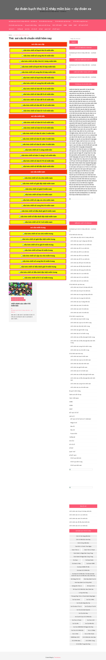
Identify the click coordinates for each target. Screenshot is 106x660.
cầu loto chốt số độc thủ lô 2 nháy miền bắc (39, 61)
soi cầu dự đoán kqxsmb (83, 610)
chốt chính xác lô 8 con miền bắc (79, 281)
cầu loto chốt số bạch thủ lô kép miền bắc (39, 67)
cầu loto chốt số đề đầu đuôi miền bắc (38, 166)
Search (74, 42)
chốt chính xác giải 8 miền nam (78, 367)
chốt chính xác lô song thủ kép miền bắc (81, 294)
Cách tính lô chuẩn (89, 550)
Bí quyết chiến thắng (30, 25)
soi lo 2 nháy (91, 630)
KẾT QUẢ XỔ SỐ (83, 25)
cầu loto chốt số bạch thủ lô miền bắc (38, 50)
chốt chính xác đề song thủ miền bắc (80, 270)
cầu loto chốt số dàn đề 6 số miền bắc (38, 94)
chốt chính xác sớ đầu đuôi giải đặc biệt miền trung (82, 342)
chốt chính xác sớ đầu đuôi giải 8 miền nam (82, 374)
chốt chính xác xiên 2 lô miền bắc (79, 305)
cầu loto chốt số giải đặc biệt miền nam (39, 183)
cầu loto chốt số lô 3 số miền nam (38, 222)
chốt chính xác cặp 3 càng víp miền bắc (81, 241)
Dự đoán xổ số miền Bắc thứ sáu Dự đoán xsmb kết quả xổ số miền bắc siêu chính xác (83, 574)
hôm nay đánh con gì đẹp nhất (83, 582)
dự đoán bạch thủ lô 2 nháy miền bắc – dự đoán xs (53, 9)
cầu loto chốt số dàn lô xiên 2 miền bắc (39, 133)
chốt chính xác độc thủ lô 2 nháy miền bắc (82, 237)
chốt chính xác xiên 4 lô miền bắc (79, 312)
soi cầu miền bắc (89, 623)
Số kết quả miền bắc (75, 458)
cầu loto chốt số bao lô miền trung (39, 250)
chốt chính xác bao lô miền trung (79, 319)
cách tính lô (75, 550)
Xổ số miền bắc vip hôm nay (62, 21)
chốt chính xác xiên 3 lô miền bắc (79, 309)
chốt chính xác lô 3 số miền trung (79, 333)
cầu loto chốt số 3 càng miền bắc (38, 150)
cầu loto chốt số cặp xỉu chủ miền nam (38, 200)
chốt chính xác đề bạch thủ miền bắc (80, 263)
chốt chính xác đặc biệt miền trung (80, 326)
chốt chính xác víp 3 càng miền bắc (80, 302)
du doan (75, 560)
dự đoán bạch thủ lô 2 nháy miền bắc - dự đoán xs (21, 311)
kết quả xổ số (91, 586)
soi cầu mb (75, 623)
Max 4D (72, 430)
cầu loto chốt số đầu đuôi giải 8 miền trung (38, 267)
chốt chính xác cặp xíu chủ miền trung (80, 322)
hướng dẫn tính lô (77, 586)
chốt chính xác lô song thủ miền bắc (80, 298)
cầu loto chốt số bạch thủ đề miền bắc (38, 78)
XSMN (70, 25)
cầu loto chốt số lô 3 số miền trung (39, 278)
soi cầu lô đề (90, 620)
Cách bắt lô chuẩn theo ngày (83, 546)
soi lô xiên (75, 634)
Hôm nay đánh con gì (90, 579)
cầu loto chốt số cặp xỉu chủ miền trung (39, 256)
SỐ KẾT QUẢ (56, 29)
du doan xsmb (89, 560)
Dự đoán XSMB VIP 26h (83, 567)
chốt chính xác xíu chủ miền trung (79, 350)
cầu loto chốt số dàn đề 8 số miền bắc (38, 100)
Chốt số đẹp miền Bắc (83, 543)
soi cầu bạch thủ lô (76, 606)
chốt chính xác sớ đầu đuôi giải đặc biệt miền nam (82, 379)
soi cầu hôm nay (83, 613)
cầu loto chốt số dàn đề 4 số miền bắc (38, 89)
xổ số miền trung (90, 640)
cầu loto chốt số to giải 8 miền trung (38, 245)
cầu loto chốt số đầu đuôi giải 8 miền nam (39, 211)
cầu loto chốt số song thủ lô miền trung (39, 261)
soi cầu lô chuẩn (76, 620)
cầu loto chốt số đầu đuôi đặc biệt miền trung (38, 272)
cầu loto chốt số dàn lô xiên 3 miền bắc (39, 139)
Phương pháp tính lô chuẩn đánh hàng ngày (83, 596)
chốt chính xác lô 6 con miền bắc (79, 277)
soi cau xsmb (76, 599)
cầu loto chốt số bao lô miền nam (38, 195)
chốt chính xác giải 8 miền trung (79, 330)
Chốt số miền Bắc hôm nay (83, 539)
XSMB (65, 25)
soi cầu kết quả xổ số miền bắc (83, 616)
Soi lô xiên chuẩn (89, 634)
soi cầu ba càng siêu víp (83, 603)
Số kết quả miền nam (76, 465)
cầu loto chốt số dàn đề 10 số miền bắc (39, 105)
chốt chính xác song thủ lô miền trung (80, 346)
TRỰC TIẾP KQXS (57, 25)
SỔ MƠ (41, 29)
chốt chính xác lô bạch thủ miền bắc (80, 291)
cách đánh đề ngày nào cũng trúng (83, 556)
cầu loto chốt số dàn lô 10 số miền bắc (38, 161)
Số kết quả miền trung (76, 462)
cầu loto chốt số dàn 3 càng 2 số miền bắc (38, 155)
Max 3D (72, 426)
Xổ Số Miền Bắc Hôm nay (89, 637)
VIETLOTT (11, 29)
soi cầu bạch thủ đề (90, 606)
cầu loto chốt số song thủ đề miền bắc (38, 83)
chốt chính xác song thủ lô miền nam (80, 383)
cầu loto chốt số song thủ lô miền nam (38, 205)
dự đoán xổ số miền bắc (83, 570)
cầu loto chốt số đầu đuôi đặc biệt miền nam (39, 217)
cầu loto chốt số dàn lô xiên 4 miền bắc (39, 144)
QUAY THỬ (48, 29)
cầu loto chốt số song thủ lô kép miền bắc (39, 72)
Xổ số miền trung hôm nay (80, 21)
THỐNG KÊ (20, 29)
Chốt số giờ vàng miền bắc (83, 536)
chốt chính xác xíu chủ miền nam (79, 387)
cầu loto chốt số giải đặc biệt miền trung (38, 239)
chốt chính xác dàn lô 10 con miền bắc (81, 244)
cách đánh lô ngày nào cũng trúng (83, 553)
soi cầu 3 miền (90, 599)
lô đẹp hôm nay (83, 593)
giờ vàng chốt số (75, 579)
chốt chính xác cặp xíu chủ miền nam (80, 360)
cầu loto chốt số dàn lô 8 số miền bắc (39, 128)
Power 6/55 (73, 433)
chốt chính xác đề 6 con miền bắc (79, 252)
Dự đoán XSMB (90, 563)
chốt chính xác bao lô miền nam (79, 356)
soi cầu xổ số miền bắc (77, 630)
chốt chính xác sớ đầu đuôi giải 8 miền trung (82, 337)
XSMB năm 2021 (75, 637)
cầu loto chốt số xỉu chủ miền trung (38, 234)
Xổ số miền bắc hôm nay (45, 21)
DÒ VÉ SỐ (34, 29)
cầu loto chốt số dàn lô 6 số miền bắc (39, 122)
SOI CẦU (27, 29)
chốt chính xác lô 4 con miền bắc (79, 273)
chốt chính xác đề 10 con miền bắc (80, 259)
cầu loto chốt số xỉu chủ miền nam (39, 178)
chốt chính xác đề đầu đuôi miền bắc (80, 266)
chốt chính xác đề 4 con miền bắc (79, 248)
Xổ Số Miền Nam (76, 640)
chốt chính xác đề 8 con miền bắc (79, 255)
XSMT (75, 25)
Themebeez (57, 657)
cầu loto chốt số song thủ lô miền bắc (38, 56)
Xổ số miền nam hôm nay (15, 25)
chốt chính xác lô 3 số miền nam (79, 371)
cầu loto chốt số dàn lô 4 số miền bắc (38, 111)
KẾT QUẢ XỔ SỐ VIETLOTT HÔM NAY (80, 419)
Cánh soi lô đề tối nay (44, 25)
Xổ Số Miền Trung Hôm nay (83, 644)
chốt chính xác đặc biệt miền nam (79, 363)
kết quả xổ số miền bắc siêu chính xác (83, 589)
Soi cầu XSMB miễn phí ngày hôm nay (83, 627)
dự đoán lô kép (76, 563)
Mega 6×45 (73, 422)
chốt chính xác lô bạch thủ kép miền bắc (81, 287)
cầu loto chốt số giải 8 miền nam (38, 189)
